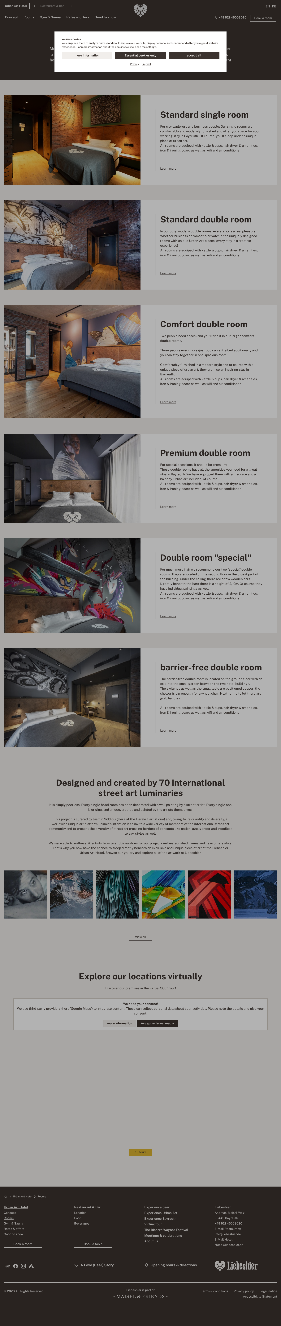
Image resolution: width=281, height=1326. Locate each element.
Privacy (134, 64)
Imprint (146, 64)
